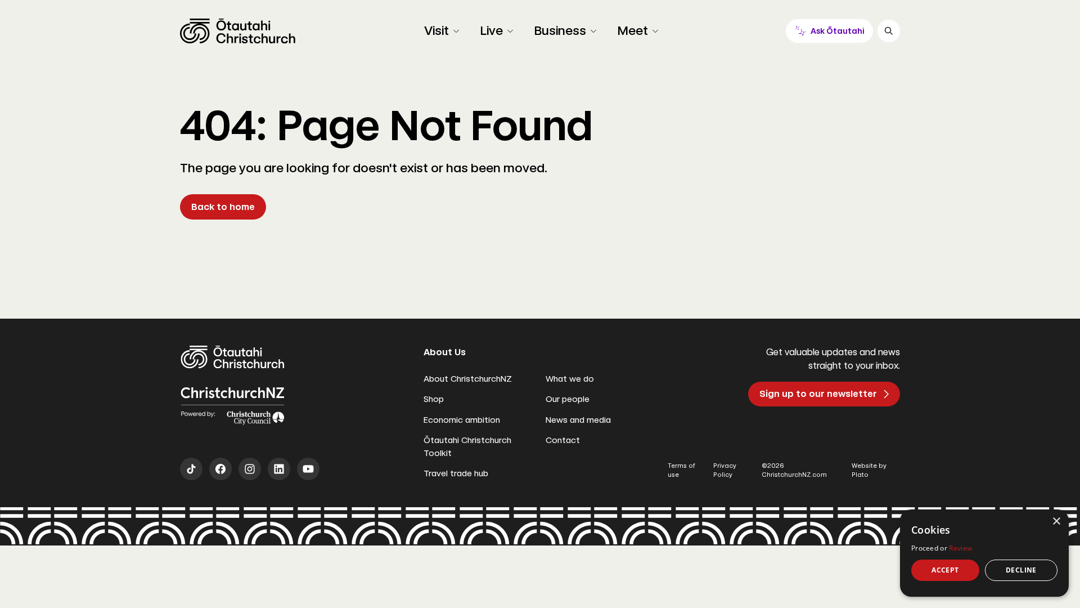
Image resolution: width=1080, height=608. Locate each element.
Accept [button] (945, 570)
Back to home (223, 207)
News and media (578, 420)
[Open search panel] (889, 31)
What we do (570, 379)
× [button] (1056, 521)
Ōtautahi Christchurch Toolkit (467, 446)
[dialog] (984, 553)
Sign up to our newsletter (818, 393)
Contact (563, 440)
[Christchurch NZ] (237, 31)
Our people (568, 399)
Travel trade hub (456, 473)
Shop (434, 399)
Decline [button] (1021, 570)
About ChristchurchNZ (468, 379)
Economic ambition (462, 420)
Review (960, 548)
